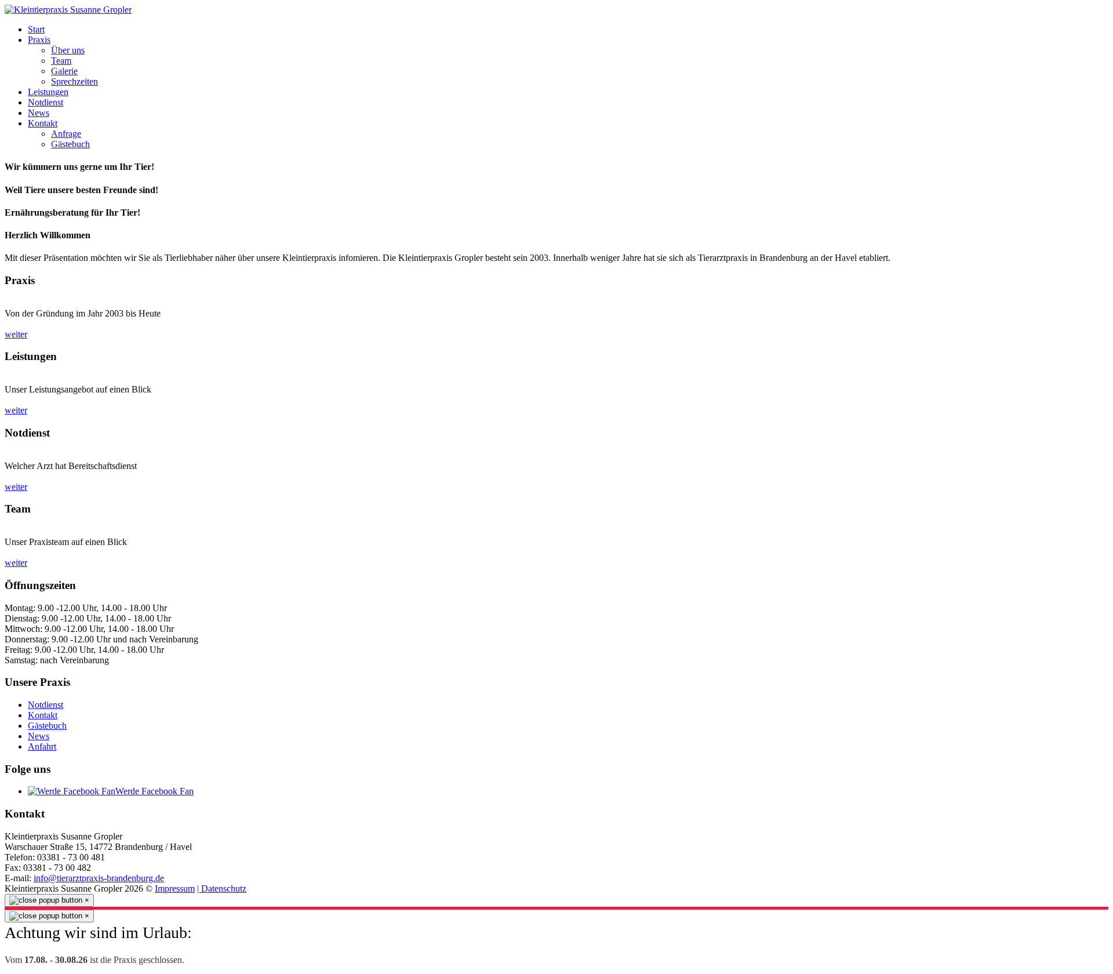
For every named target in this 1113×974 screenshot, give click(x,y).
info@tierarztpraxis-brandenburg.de (99, 878)
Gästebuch (70, 144)
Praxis (39, 40)
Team (61, 61)
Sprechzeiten (74, 81)
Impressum (175, 888)
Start (36, 29)
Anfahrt (42, 746)
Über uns (68, 50)
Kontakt (42, 123)
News (38, 113)
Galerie (64, 71)
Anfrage (66, 134)
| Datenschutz (221, 888)
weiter (16, 334)
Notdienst (45, 102)
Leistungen (48, 92)
